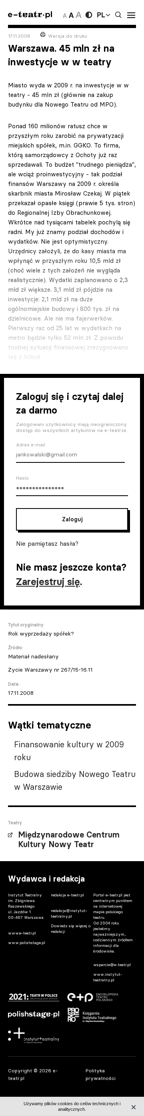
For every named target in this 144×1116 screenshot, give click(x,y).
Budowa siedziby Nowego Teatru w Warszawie (75, 780)
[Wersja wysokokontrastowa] (89, 15)
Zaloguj (72, 519)
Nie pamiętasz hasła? (47, 543)
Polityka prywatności (101, 1074)
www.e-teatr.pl (22, 933)
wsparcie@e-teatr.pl (112, 964)
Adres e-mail (30, 445)
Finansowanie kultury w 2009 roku (69, 750)
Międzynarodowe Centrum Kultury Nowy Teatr (69, 839)
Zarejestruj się (48, 581)
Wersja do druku (67, 36)
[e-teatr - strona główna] (30, 15)
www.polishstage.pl (26, 942)
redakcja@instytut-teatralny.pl (69, 913)
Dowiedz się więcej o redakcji (70, 928)
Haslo (22, 478)
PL (101, 15)
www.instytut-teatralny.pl (107, 977)
